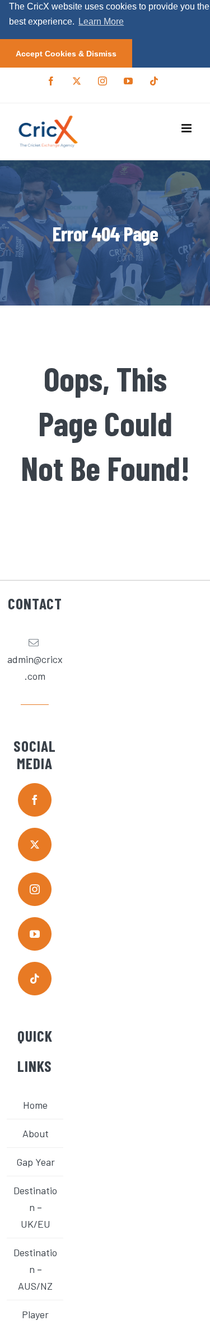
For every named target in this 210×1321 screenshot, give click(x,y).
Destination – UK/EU (35, 1207)
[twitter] (35, 844)
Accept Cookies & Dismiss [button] (66, 53)
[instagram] (35, 889)
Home (35, 1105)
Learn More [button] (101, 21)
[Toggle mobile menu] (187, 128)
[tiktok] (35, 978)
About (35, 1133)
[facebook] (35, 800)
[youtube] (35, 934)
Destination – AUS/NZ (35, 1269)
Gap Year (35, 1162)
